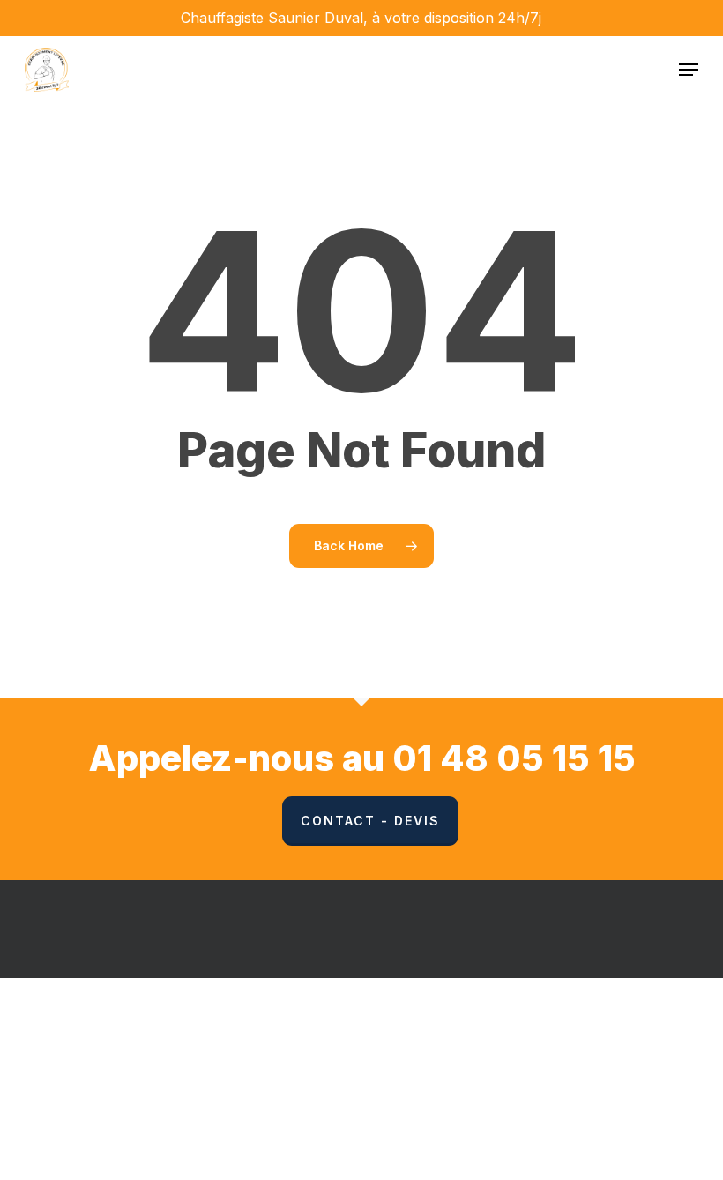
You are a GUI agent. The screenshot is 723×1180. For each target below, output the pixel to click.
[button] (688, 69)
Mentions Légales (526, 1030)
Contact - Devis (370, 820)
